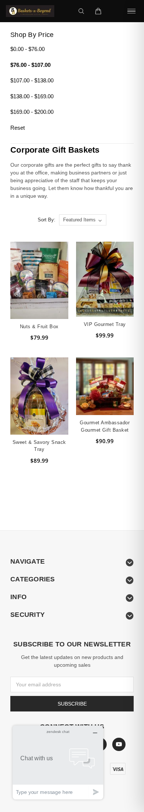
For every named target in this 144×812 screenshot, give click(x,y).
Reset (17, 128)
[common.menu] (131, 11)
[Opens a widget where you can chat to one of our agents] (58, 762)
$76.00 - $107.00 (30, 65)
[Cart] (98, 11)
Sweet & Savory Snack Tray (39, 445)
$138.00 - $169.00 (32, 96)
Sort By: (46, 219)
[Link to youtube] (119, 744)
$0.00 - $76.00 (27, 49)
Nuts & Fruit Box (39, 326)
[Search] (81, 11)
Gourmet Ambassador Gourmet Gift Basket (105, 426)
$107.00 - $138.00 (32, 80)
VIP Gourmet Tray (105, 324)
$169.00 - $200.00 (32, 112)
